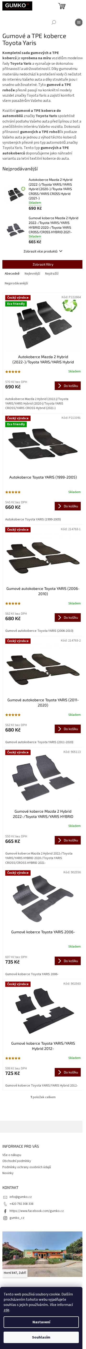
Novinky (8, 1173)
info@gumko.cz (21, 1197)
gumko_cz (17, 1218)
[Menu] (79, 22)
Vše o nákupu (11, 1155)
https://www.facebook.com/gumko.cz (37, 1211)
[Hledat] (54, 22)
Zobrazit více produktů (41, 251)
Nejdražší (52, 273)
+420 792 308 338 (21, 1203)
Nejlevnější (32, 273)
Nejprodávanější (16, 283)
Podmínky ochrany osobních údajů (26, 1167)
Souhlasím (41, 1337)
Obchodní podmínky (16, 1161)
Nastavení (41, 1322)
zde (6, 1310)
